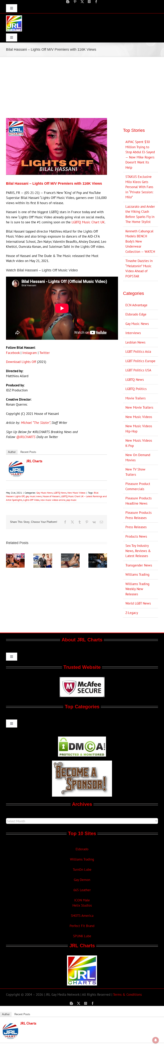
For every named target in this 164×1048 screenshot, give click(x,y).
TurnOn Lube (82, 869)
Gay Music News (44, 492)
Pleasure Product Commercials (137, 486)
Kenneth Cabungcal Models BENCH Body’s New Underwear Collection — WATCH (140, 241)
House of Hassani (51, 496)
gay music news (34, 496)
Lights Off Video (31, 499)
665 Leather (82, 890)
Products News (136, 536)
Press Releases (136, 527)
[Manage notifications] (155, 1040)
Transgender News (138, 565)
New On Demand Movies (137, 457)
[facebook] (96, 1)
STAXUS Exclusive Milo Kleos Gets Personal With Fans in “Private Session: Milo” (139, 186)
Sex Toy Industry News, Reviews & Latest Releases (138, 550)
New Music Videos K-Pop (138, 443)
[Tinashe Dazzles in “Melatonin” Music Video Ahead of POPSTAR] (97, 555)
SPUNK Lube (82, 936)
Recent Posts (28, 451)
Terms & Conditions (127, 994)
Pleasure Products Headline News (138, 501)
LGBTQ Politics (136, 389)
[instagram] (89, 1)
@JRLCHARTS (25, 437)
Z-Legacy (131, 613)
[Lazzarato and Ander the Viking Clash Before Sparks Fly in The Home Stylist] (42, 555)
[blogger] (67, 1)
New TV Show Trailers (135, 472)
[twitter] (82, 1)
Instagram (29, 353)
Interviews (133, 333)
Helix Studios (82, 905)
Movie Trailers (135, 398)
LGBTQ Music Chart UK (88, 222)
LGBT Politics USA (138, 370)
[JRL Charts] (16, 463)
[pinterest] (75, 1)
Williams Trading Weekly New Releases (137, 589)
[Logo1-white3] (14, 17)
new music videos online (52, 499)
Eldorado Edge (135, 314)
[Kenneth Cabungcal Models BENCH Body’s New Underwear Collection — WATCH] (70, 555)
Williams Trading (137, 574)
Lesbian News (135, 342)
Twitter (44, 353)
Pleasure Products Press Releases (138, 515)
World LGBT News (138, 603)
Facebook (13, 353)
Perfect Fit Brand (82, 926)
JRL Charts (34, 461)
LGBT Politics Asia (138, 351)
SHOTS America (82, 915)
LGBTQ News (60, 492)
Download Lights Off (21, 362)
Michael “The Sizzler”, (35, 422)
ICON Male (82, 900)
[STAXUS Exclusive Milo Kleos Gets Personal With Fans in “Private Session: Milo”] (15, 555)
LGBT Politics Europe (140, 361)
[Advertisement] (82, 87)
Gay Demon (82, 880)
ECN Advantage (136, 305)
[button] (9, 560)
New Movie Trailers (139, 407)
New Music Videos (76, 492)
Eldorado (82, 849)
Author (12, 451)
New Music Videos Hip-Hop (138, 428)
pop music (71, 499)
